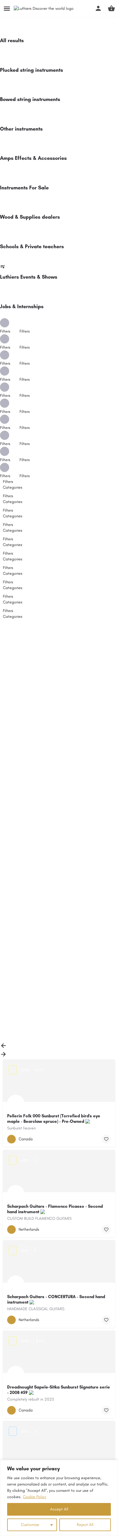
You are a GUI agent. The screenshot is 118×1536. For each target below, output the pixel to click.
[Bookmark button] (106, 1139)
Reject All (85, 1524)
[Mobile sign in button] (98, 8)
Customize (30, 1524)
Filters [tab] (8, 481)
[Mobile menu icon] (7, 8)
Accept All (59, 1509)
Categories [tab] (12, 487)
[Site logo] (44, 9)
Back (12, 641)
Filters (25, 331)
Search (62, 628)
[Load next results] (3, 1056)
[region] (59, 1498)
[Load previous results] (3, 1047)
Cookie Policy (34, 1496)
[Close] (112, 1464)
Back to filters (20, 1003)
